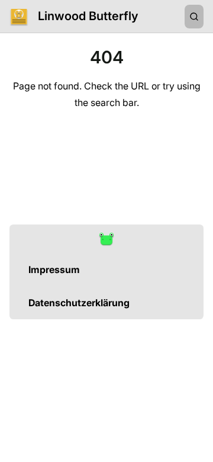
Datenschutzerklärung (79, 303)
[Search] (194, 16)
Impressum (54, 269)
